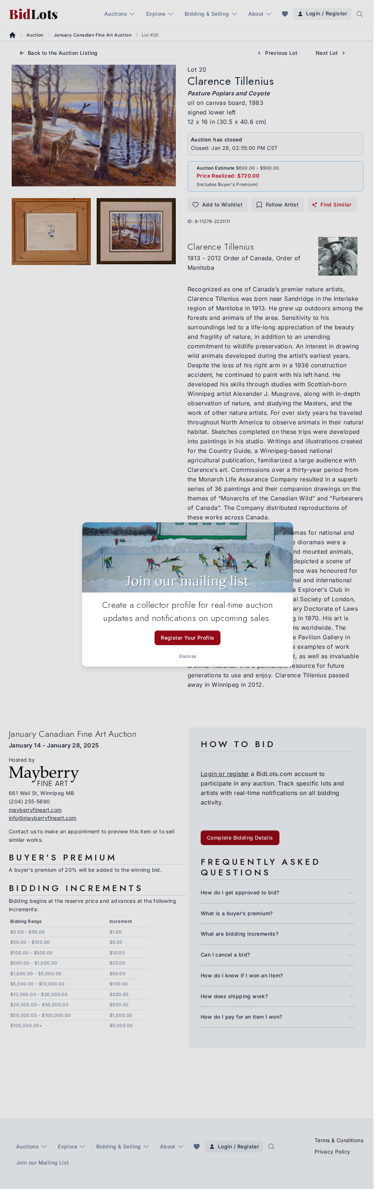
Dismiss (187, 656)
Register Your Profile (187, 638)
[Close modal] (281, 534)
